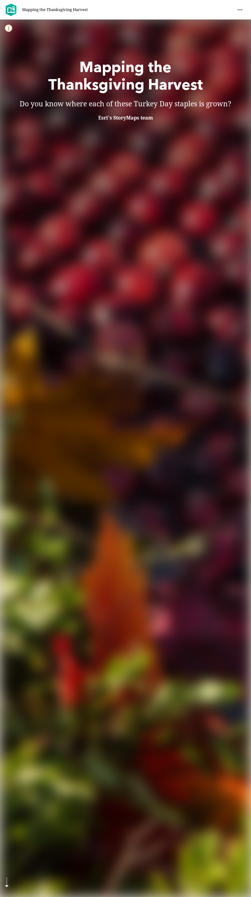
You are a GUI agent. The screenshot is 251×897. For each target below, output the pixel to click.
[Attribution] (8, 28)
